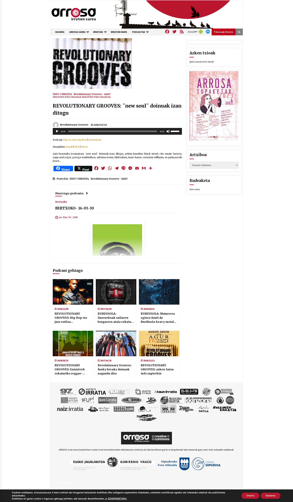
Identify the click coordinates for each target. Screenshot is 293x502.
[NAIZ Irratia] (70, 408)
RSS (76, 146)
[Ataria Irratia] (143, 391)
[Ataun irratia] (166, 391)
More (84, 146)
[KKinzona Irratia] (198, 399)
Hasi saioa (195, 189)
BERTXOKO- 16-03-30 (74, 208)
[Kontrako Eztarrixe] (219, 399)
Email (69, 146)
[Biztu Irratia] (206, 391)
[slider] (175, 131)
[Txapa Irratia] (186, 408)
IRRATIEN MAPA (119, 31)
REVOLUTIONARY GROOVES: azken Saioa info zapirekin (157, 369)
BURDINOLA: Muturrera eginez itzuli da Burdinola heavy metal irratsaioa (158, 318)
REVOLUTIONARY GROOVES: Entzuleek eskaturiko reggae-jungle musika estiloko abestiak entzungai (71, 369)
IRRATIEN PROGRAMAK (67, 97)
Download (95, 139)
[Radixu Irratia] (148, 408)
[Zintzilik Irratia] (147, 417)
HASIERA (59, 31)
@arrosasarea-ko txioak (202, 61)
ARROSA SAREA (77, 31)
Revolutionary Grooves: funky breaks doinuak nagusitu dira (114, 369)
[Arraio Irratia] (119, 391)
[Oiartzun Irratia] (98, 408)
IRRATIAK (98, 31)
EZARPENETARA (117, 498)
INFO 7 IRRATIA (62, 94)
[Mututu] (168, 131)
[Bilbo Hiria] (189, 391)
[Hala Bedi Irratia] (131, 399)
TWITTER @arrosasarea (64, 482)
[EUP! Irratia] (88, 399)
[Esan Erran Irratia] (69, 399)
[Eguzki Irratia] (224, 391)
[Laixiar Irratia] (230, 399)
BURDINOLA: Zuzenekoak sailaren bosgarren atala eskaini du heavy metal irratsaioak (115, 318)
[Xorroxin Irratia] (224, 408)
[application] (117, 131)
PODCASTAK (138, 31)
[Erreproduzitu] (57, 131)
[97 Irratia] (68, 391)
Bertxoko (61, 201)
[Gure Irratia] (107, 399)
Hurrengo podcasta (69, 193)
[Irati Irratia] (151, 399)
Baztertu (270, 495)
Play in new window (75, 139)
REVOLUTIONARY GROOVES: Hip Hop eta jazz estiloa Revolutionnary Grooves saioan (72, 318)
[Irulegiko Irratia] (171, 399)
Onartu (250, 495)
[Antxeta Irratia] (92, 391)
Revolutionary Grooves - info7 (92, 94)
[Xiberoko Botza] (203, 408)
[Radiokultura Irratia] (124, 408)
